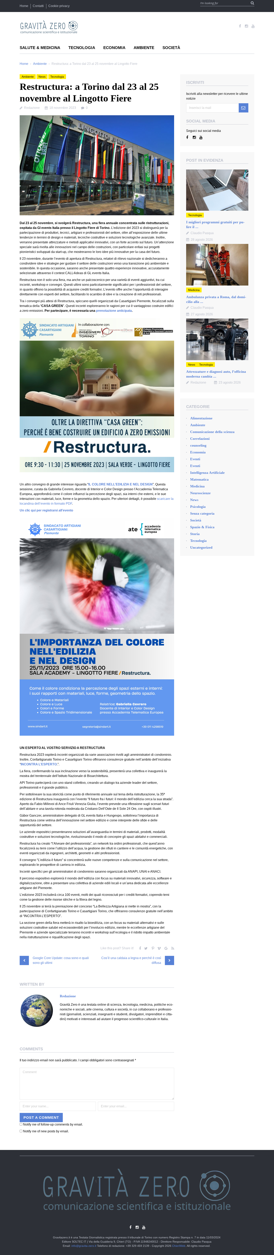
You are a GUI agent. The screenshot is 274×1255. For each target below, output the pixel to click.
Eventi (195, 459)
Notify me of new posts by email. (46, 1131)
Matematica (199, 479)
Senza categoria (202, 513)
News (42, 76)
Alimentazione (201, 418)
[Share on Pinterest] (152, 947)
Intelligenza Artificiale (207, 473)
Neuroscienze (200, 493)
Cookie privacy (59, 6)
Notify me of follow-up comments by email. (53, 1124)
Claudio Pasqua (202, 233)
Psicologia (198, 507)
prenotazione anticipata (114, 310)
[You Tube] (253, 26)
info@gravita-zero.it (83, 1245)
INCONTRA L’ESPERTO (39, 764)
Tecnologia (81, 47)
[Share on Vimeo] (159, 947)
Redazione (32, 107)
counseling (198, 445)
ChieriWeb (178, 1245)
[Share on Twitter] (146, 947)
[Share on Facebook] (139, 947)
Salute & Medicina (40, 47)
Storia (195, 534)
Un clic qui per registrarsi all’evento (46, 510)
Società (171, 47)
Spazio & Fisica (202, 527)
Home (24, 6)
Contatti (38, 6)
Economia (114, 47)
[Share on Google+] (165, 947)
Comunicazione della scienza (212, 432)
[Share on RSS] (172, 947)
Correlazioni (200, 439)
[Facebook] (239, 26)
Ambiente (144, 47)
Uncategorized (201, 547)
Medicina (194, 290)
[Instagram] (246, 26)
